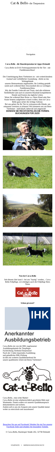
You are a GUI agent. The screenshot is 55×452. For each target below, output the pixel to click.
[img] (27, 18)
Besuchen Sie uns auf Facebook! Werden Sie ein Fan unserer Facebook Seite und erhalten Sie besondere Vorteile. (27, 425)
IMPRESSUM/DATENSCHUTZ (33, 445)
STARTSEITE (15, 445)
